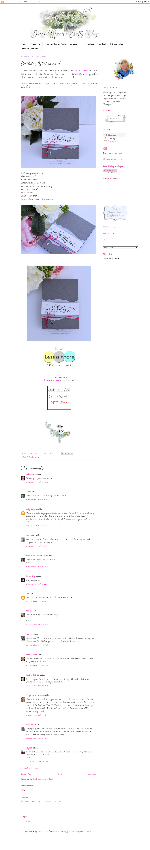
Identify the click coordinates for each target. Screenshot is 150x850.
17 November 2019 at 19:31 (36, 715)
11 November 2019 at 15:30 (37, 499)
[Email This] (62, 453)
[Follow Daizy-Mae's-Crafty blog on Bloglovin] (110, 172)
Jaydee (29, 748)
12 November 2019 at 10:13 (37, 624)
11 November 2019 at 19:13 (36, 546)
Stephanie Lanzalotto (35, 695)
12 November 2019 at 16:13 (37, 686)
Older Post (92, 774)
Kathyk (29, 610)
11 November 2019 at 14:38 (37, 482)
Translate (112, 141)
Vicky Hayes (31, 509)
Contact (102, 44)
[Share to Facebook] (69, 453)
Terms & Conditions (30, 49)
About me (35, 44)
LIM (32, 457)
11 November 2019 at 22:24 (37, 584)
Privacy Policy (116, 44)
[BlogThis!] (65, 453)
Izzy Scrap (31, 724)
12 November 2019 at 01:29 (37, 601)
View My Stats (109, 233)
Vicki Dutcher (31, 654)
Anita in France (32, 675)
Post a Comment (31, 768)
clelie (28, 593)
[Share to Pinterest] (71, 453)
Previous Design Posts (55, 44)
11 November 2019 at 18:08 (36, 525)
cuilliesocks (30, 474)
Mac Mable (30, 535)
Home (24, 44)
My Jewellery (88, 44)
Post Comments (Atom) (43, 779)
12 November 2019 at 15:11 (37, 665)
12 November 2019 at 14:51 (37, 645)
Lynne (28, 491)
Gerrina (29, 634)
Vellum (36, 457)
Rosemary (30, 576)
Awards (73, 44)
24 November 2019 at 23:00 (37, 761)
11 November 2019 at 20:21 (37, 566)
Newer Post (26, 774)
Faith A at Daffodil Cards (37, 555)
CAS (28, 457)
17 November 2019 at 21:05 (37, 738)
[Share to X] (67, 453)
